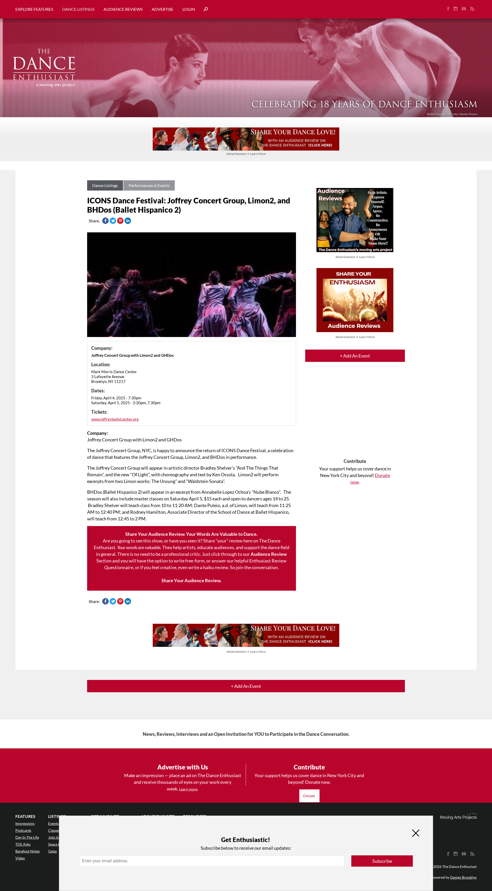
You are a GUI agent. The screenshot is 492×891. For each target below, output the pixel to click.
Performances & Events (149, 185)
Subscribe (382, 861)
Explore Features (34, 9)
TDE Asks (22, 844)
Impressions (25, 823)
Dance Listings (78, 9)
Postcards (23, 830)
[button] (204, 9)
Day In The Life (27, 837)
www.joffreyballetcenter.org (115, 419)
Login (188, 9)
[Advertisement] (355, 415)
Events (53, 823)
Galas (52, 851)
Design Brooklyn (463, 877)
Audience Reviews (123, 9)
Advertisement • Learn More (246, 154)
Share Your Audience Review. (191, 580)
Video (20, 858)
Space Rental (58, 844)
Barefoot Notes (27, 851)
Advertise (162, 9)
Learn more (188, 789)
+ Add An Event (355, 356)
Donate (309, 796)
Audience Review (269, 554)
